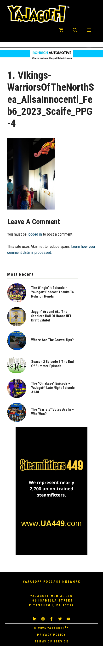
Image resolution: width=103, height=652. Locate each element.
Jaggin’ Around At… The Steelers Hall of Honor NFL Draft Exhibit (51, 315)
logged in (35, 234)
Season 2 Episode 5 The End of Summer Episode (52, 363)
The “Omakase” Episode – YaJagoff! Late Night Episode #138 (53, 387)
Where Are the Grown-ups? (52, 340)
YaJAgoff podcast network (51, 581)
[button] (75, 30)
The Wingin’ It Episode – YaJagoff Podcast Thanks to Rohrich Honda (52, 292)
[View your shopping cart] (61, 30)
